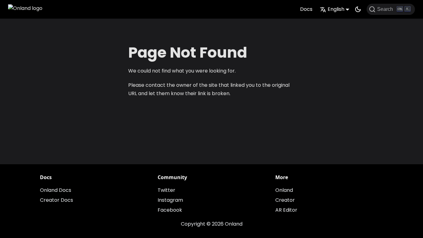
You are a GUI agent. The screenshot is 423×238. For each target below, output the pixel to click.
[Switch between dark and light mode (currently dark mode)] (358, 9)
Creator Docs (56, 200)
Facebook (170, 210)
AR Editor (286, 210)
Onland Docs (55, 190)
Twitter (166, 190)
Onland (284, 190)
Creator (285, 200)
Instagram (170, 200)
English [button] (336, 9)
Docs (306, 9)
